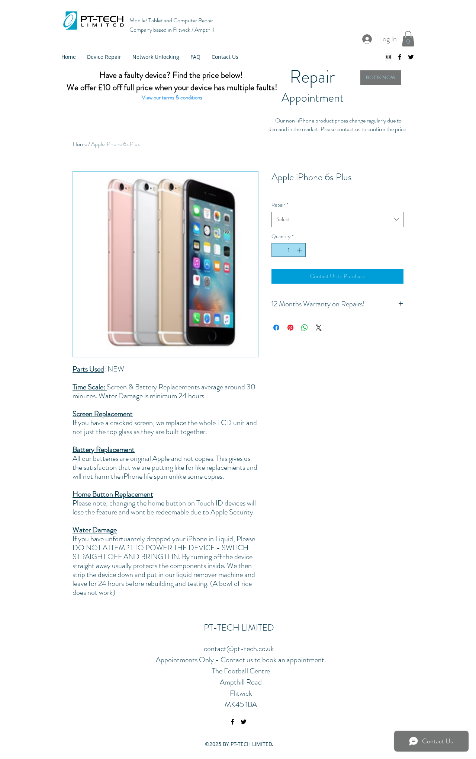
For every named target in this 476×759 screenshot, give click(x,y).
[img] (381, 78)
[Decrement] (277, 249)
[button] (408, 39)
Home (80, 144)
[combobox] (337, 219)
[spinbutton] (288, 249)
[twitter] (411, 57)
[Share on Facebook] (276, 327)
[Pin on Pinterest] (290, 327)
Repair (280, 204)
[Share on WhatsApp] (304, 327)
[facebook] (399, 57)
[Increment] (300, 249)
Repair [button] (312, 77)
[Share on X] (318, 327)
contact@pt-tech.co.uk (239, 648)
